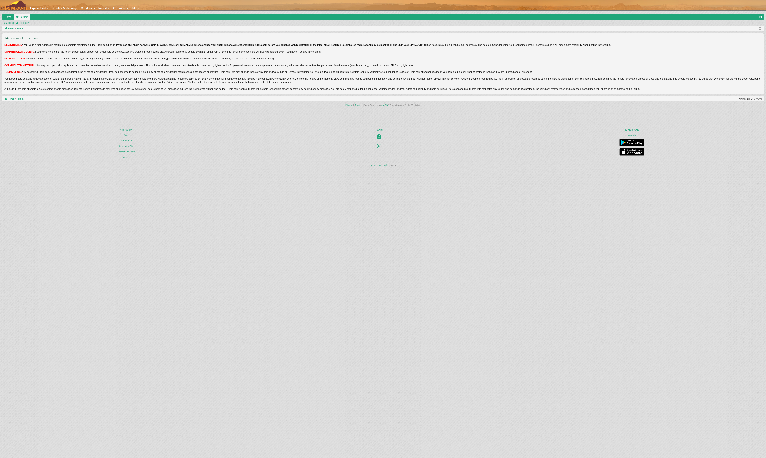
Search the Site (126, 146)
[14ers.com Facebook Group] (379, 136)
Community (120, 8)
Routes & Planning (65, 8)
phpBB (384, 105)
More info (632, 135)
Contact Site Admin (126, 152)
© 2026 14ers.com (378, 165)
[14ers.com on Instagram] (379, 146)
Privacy (126, 157)
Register (24, 23)
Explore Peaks (39, 8)
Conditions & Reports (95, 8)
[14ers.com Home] (14, 5)
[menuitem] (761, 17)
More (135, 8)
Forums (24, 17)
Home (8, 17)
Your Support (126, 140)
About (126, 135)
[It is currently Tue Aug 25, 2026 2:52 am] (760, 28)
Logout (10, 23)
